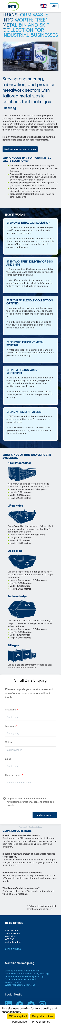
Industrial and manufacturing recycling (24, 977)
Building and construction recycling (22, 971)
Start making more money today (20, 149)
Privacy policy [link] (41, 1021)
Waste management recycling (20, 985)
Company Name (13, 775)
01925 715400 (13, 949)
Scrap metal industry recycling (20, 980)
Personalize (19, 1021)
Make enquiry (45, 815)
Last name (10, 726)
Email (8, 759)
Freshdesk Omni (35, 827)
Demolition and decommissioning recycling (26, 974)
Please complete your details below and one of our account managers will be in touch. (29, 693)
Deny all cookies (42, 1016)
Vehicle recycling (13, 982)
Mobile (8, 742)
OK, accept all (18, 1016)
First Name (10, 709)
